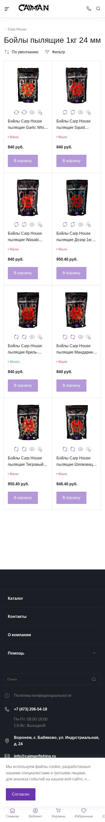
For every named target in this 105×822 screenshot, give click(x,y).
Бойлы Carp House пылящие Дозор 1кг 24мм (74, 237)
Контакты (17, 616)
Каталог (15, 598)
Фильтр (58, 52)
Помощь (16, 653)
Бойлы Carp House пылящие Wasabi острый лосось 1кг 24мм (25, 237)
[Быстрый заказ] (40, 112)
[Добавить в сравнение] (16, 112)
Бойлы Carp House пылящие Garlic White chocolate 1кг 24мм (27, 125)
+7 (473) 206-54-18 (30, 709)
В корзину (23, 161)
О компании (19, 635)
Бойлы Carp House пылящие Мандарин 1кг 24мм (74, 349)
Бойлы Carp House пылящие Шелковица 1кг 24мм (75, 461)
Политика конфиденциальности (42, 695)
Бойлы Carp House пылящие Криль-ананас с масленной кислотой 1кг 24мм (26, 349)
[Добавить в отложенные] (24, 112)
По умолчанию (25, 52)
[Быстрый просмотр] (32, 112)
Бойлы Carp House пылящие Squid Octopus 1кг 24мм (73, 125)
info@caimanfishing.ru (35, 756)
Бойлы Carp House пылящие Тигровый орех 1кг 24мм (25, 461)
